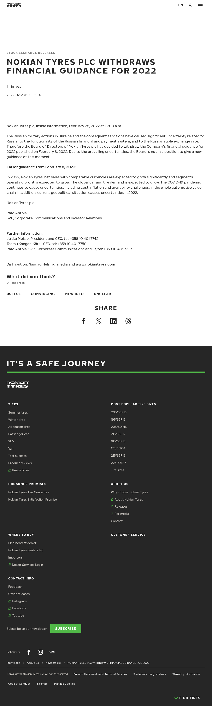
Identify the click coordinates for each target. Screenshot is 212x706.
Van (10, 448)
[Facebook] (84, 321)
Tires (13, 404)
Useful (14, 294)
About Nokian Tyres (129, 499)
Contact (117, 521)
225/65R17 (118, 463)
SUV (11, 441)
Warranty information (186, 674)
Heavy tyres (20, 470)
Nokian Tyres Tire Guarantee (28, 492)
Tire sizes (117, 470)
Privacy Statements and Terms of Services (100, 674)
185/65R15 (118, 441)
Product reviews (20, 463)
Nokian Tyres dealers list (25, 550)
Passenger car (18, 434)
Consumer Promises (27, 484)
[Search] (190, 5)
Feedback (15, 586)
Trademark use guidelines (150, 674)
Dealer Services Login (27, 564)
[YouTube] (52, 652)
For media (122, 513)
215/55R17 (118, 434)
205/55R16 (118, 412)
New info (74, 294)
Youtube (18, 615)
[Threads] (128, 321)
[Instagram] (40, 652)
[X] (99, 321)
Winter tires (16, 419)
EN (180, 5)
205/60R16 (119, 426)
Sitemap (42, 683)
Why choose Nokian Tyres (129, 492)
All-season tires (19, 426)
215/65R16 (118, 455)
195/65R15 (118, 419)
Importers (15, 557)
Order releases (19, 594)
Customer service (128, 534)
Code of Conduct (19, 683)
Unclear (102, 294)
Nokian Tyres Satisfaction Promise (32, 499)
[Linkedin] (113, 321)
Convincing (43, 294)
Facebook (19, 608)
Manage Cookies (64, 683)
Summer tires (18, 412)
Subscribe (65, 628)
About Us (119, 484)
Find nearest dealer (22, 543)
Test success (17, 455)
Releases (121, 506)
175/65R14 (118, 448)
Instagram (19, 601)
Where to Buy (21, 534)
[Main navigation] (200, 5)
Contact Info (21, 578)
